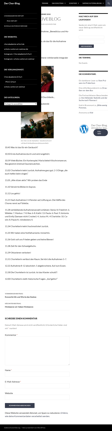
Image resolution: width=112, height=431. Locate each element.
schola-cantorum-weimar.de (16, 49)
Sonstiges (73, 3)
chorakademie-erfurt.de (14, 44)
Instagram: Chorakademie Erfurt (18, 54)
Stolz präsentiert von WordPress (33, 428)
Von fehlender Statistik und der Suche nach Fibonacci (93, 99)
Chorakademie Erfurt (14, 16)
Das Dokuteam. (58, 3)
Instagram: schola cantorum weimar (19, 59)
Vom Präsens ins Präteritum (92, 81)
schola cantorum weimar (15, 26)
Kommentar (11, 335)
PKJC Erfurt (12, 21)
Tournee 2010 (45, 14)
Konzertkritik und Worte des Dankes (20, 295)
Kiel (91, 112)
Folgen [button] (99, 132)
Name (8, 370)
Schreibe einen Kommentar (44, 24)
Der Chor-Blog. (12, 3)
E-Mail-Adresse (13, 381)
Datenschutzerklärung (92, 3)
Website (9, 393)
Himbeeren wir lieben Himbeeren (19, 305)
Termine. (45, 3)
